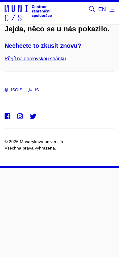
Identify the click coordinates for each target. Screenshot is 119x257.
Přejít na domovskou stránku (35, 58)
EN (102, 9)
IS (37, 89)
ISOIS (16, 89)
